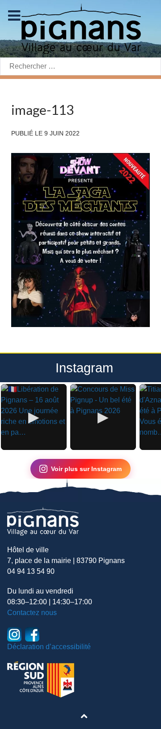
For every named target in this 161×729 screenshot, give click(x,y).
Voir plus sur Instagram (86, 468)
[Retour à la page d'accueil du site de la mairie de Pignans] (80, 28)
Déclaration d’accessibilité (49, 646)
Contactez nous (32, 612)
